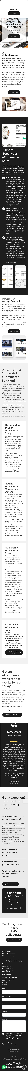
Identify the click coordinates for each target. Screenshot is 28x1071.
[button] (12, 782)
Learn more (13, 331)
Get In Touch (13, 908)
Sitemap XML (14, 1054)
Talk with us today (13, 940)
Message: (4, 1019)
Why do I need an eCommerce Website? (11, 817)
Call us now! (13, 92)
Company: (4, 1011)
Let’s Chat (13, 36)
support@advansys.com (10, 956)
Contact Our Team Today (13, 652)
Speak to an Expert (10, 884)
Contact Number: (6, 996)
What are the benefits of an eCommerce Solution (11, 874)
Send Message (9, 1043)
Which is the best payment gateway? (10, 863)
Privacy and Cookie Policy (14, 1049)
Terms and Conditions (14, 1051)
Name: (4, 988)
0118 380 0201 (7, 951)
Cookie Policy (14, 9)
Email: (4, 1004)
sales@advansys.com (9, 954)
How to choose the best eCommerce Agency (10, 852)
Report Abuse (14, 1056)
